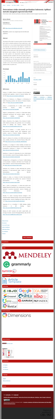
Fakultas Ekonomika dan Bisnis (11, 397)
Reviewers (4, 223)
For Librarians (5, 369)
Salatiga (37, 397)
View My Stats (10, 343)
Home (4, 5)
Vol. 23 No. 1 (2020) (15, 5)
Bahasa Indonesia (6, 380)
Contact (4, 233)
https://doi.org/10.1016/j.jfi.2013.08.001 (11, 173)
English (4, 378)
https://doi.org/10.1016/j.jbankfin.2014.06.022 (12, 192)
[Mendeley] (27, 259)
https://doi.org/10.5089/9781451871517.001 (12, 207)
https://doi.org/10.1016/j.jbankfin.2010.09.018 (15, 201)
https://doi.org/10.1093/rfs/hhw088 (15, 102)
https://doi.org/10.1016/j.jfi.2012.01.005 (11, 182)
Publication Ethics (6, 229)
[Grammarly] (17, 268)
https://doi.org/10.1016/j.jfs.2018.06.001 (11, 117)
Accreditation (5, 231)
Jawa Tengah (42, 397)
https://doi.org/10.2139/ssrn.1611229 (11, 150)
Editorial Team (5, 220)
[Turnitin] (9, 272)
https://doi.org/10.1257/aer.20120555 (11, 109)
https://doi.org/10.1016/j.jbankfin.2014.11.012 (12, 126)
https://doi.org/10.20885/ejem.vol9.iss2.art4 (12, 214)
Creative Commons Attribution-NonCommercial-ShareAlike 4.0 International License (43, 99)
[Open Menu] (2, 1)
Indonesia (48, 397)
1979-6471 (8, 395)
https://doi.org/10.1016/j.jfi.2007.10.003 (13, 165)
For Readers (5, 365)
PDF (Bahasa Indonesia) (40, 50)
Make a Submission (27, 237)
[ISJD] (9, 292)
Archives (8, 5)
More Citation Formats (40, 72)
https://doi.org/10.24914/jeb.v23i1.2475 (13, 28)
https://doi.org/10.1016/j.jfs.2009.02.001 (15, 96)
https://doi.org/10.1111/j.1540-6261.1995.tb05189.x (16, 141)
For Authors (5, 367)
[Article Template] (11, 283)
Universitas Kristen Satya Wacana (26, 397)
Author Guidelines (6, 227)
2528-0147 (16, 395)
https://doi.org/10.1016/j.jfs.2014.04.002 (11, 135)
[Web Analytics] (4, 343)
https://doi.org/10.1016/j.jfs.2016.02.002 (11, 156)
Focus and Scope (6, 225)
